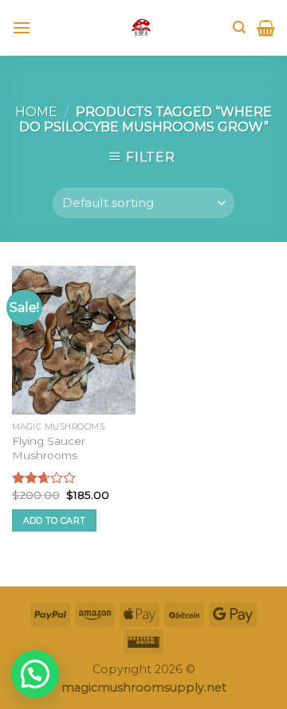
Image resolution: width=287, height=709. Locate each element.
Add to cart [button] (54, 520)
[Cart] (266, 27)
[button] (35, 674)
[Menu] (21, 27)
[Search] (239, 27)
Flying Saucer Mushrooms (48, 448)
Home (36, 111)
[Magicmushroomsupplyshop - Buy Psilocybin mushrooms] (141, 28)
